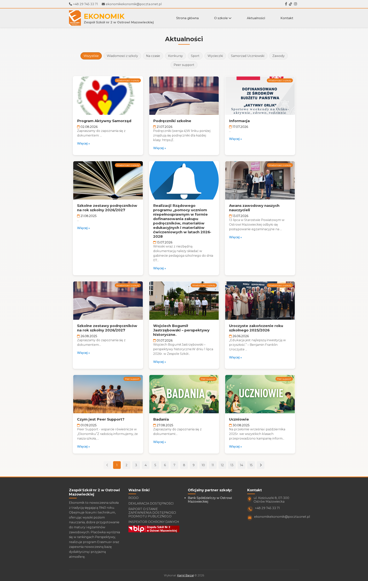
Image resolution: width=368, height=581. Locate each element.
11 (213, 465)
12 (222, 465)
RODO (133, 498)
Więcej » (83, 143)
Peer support (184, 65)
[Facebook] (286, 4)
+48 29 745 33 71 (85, 4)
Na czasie (153, 56)
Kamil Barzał (185, 575)
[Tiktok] (290, 4)
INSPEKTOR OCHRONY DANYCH (153, 522)
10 (203, 465)
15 (251, 465)
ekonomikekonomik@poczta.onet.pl (134, 4)
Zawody (278, 56)
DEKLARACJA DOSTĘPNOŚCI (151, 503)
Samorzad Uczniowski (247, 56)
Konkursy (175, 56)
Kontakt (286, 18)
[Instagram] (295, 4)
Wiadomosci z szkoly (122, 56)
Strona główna (187, 18)
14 (241, 465)
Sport (195, 56)
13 (231, 465)
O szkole (221, 18)
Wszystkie (91, 56)
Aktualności (256, 18)
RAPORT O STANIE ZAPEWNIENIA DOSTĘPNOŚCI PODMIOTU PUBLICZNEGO (152, 512)
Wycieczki (215, 56)
